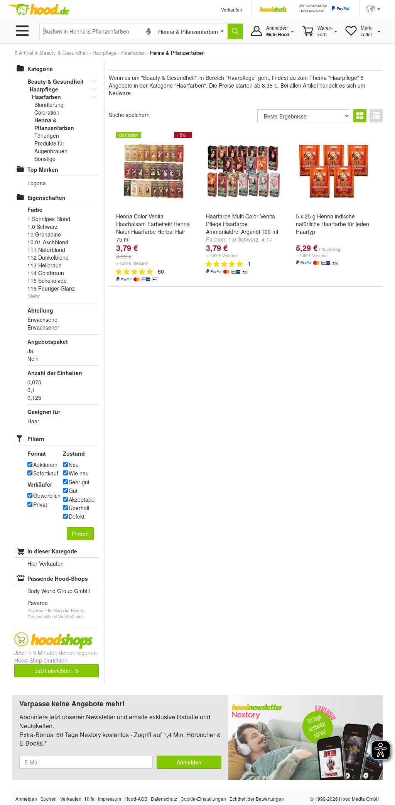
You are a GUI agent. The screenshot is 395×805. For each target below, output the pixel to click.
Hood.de (38, 9)
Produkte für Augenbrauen (51, 147)
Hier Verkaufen (45, 563)
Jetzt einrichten (54, 671)
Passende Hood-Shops (57, 578)
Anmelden (189, 762)
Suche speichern (129, 114)
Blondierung (49, 104)
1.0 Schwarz (243, 239)
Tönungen (46, 135)
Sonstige (45, 158)
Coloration (46, 112)
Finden (80, 534)
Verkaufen (231, 9)
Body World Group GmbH (58, 591)
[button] (373, 8)
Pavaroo (37, 603)
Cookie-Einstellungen (203, 798)
